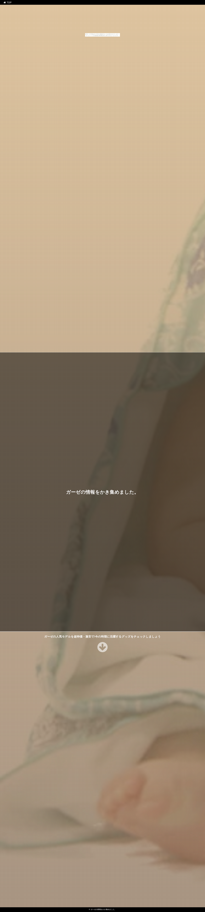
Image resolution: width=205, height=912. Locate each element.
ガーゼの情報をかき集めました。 (102, 491)
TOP (9, 2)
